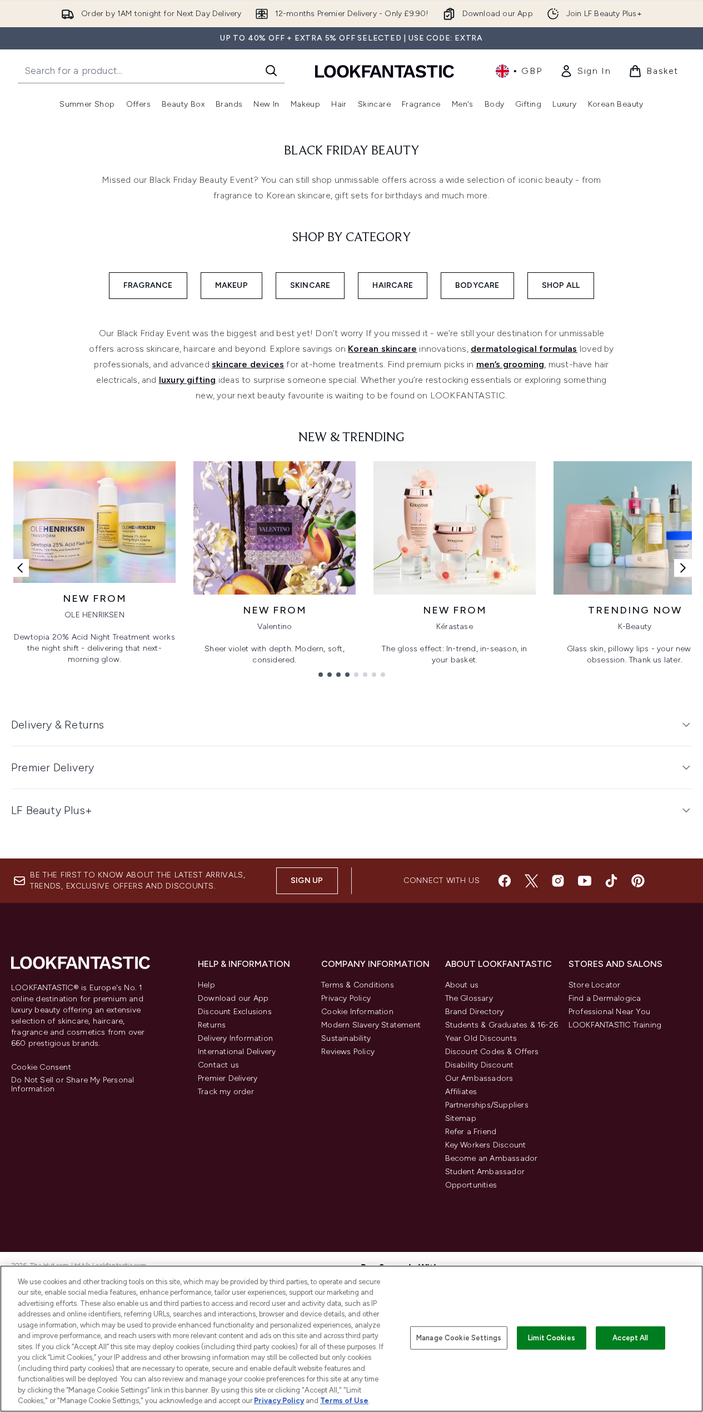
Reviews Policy (348, 1051)
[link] (585, 71)
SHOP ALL (561, 285)
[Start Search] (271, 70)
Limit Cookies (551, 1338)
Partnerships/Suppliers (487, 1105)
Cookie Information (357, 1011)
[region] (351, 1338)
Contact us (218, 1065)
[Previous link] (20, 568)
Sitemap (460, 1118)
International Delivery (237, 1051)
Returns (212, 1025)
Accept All (630, 1338)
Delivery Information (235, 1038)
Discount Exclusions (235, 1011)
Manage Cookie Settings (458, 1338)
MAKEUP (231, 285)
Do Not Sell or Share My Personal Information (72, 1085)
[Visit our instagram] (558, 880)
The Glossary (469, 998)
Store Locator (595, 985)
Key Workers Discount (485, 1145)
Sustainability (346, 1038)
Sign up (307, 880)
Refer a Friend (471, 1131)
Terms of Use (344, 1400)
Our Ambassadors (479, 1078)
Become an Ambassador (491, 1158)
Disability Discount (479, 1065)
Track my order (226, 1091)
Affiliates (461, 1091)
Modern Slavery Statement (371, 1025)
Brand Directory (474, 1011)
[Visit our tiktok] (611, 880)
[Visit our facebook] (504, 880)
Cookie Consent (41, 1067)
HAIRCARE (392, 285)
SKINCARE (310, 285)
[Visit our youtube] (584, 880)
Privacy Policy (346, 998)
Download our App (233, 998)
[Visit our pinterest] (638, 880)
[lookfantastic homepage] (384, 71)
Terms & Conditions (357, 985)
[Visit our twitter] (531, 880)
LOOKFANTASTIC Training (615, 1025)
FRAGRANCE (148, 285)
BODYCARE (477, 285)
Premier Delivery (227, 1078)
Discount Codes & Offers (492, 1051)
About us (462, 985)
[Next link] (683, 568)
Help (206, 985)
